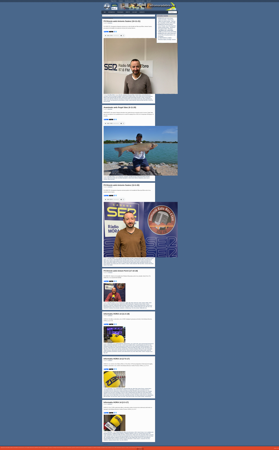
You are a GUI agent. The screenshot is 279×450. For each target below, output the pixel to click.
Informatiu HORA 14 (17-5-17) (117, 359)
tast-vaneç (123, 396)
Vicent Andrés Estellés (139, 396)
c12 (107, 259)
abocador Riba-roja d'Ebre (128, 258)
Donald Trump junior (145, 346)
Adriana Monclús (119, 343)
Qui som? (149, 1)
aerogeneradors (122, 302)
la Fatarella (125, 98)
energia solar (106, 98)
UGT (107, 352)
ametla (139, 302)
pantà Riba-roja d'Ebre (144, 262)
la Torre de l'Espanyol (134, 393)
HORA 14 (140, 348)
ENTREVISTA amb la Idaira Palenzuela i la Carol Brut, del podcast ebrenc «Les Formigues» (167, 35)
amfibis (146, 302)
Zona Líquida (109, 265)
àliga (130, 302)
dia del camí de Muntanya (147, 96)
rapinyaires (122, 308)
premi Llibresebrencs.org (127, 351)
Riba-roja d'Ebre (144, 100)
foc (146, 391)
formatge (150, 391)
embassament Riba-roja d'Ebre (134, 97)
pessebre (109, 100)
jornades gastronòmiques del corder (125, 436)
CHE (137, 343)
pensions (120, 351)
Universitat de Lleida (130, 396)
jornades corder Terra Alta (112, 436)
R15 (149, 306)
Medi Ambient (133, 262)
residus (126, 100)
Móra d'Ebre (116, 395)
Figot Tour (111, 98)
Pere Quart (137, 395)
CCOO (134, 343)
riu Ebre (143, 351)
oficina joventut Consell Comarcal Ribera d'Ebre (136, 350)
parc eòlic (145, 306)
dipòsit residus (113, 261)
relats (134, 351)
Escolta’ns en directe (129, 1)
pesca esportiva (107, 263)
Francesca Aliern (124, 392)
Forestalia (121, 98)
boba (118, 304)
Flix (110, 348)
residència (123, 263)
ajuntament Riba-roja (128, 388)
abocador (121, 94)
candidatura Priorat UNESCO (118, 433)
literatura (109, 350)
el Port (151, 346)
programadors (150, 395)
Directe (128, 12)
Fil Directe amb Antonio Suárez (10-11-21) (122, 21)
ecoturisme (111, 305)
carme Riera (137, 389)
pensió (105, 351)
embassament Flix (111, 347)
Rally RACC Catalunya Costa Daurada (111, 308)
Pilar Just (114, 438)
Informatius (111, 12)
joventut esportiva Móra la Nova (117, 393)
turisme (105, 265)
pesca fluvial (113, 263)
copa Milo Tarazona (133, 176)
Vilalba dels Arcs (143, 308)
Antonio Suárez (138, 94)
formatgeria (118, 392)
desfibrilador (109, 434)
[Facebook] (173, 9)
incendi (109, 393)
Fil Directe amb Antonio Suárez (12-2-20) (121, 185)
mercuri (111, 395)
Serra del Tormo (114, 396)
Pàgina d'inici (113, 1)
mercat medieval (133, 98)
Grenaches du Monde (133, 348)
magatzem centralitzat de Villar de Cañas (123, 437)
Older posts (105, 444)
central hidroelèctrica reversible (120, 259)
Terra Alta (134, 308)
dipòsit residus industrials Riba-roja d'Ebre (112, 97)
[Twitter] (175, 9)
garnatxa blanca (125, 348)
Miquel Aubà (134, 437)
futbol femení (110, 177)
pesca (145, 177)
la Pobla (131, 306)
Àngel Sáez (121, 176)
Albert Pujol (135, 388)
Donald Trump (137, 346)
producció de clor (143, 395)
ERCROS (135, 391)
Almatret (148, 258)
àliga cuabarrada (134, 302)
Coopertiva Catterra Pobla (139, 304)
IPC (143, 348)
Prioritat (121, 438)
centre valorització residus (138, 259)
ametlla (143, 302)
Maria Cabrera (107, 395)
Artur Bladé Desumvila (108, 389)
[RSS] (171, 9)
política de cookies (125, 447)
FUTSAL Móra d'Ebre (146, 392)
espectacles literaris (141, 391)
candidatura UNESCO (129, 433)
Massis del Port (123, 350)
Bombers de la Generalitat (128, 389)
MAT (129, 98)
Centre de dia (130, 259)
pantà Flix (149, 350)
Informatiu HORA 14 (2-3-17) (116, 402)
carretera (111, 259)
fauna (113, 306)
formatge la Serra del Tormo (109, 392)
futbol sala (115, 177)
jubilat (151, 348)
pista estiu (118, 263)
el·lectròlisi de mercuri (108, 391)
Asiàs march (116, 389)
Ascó (145, 432)
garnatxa (120, 348)
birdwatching (113, 304)
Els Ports (105, 347)
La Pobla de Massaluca (138, 306)
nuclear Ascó (140, 437)
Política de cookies (140, 1)
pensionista (109, 351)
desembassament (121, 346)
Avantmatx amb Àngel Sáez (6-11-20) (120, 107)
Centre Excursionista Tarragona (114, 96)
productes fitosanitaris (128, 438)
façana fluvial (109, 262)
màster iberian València (133, 177)
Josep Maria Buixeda (110, 437)
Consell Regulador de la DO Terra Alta (143, 345)
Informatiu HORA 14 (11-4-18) (117, 314)
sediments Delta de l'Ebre (113, 440)
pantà (144, 98)
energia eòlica (148, 97)
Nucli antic (140, 98)
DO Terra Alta (131, 346)
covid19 (140, 96)
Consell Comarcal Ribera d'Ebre (128, 96)
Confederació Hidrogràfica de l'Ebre (114, 345)
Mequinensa (141, 177)
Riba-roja (139, 100)
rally (151, 306)
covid (137, 96)
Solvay (119, 396)
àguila (127, 302)
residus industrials (133, 100)
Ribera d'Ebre (138, 351)
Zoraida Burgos (148, 396)
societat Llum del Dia (149, 263)
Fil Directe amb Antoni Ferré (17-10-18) (121, 271)
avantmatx (126, 176)
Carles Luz (136, 433)
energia (142, 97)
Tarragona (148, 351)
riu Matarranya (128, 308)
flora (121, 306)
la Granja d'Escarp (126, 262)
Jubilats (105, 350)
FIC (116, 262)
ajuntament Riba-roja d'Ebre (129, 94)
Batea (109, 304)
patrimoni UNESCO (108, 438)
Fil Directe (116, 98)
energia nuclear (129, 434)
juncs (123, 306)
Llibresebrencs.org (115, 350)
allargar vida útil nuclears (129, 432)
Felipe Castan (135, 434)
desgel (126, 346)
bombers (121, 389)
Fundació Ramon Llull (132, 392)
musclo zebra (122, 395)
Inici (105, 12)
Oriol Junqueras (147, 437)
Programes (120, 12)
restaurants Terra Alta (145, 438)
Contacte (121, 1)
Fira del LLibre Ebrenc (145, 347)
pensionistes (114, 351)
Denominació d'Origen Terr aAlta (110, 346)
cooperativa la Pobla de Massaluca (126, 304)
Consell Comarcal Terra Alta (144, 433)
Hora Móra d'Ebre (111, 94)
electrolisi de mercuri (144, 389)
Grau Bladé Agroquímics (123, 177)
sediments (106, 440)
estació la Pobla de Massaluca (139, 305)
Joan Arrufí (147, 348)
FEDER (114, 262)
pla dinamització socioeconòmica (118, 100)
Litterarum (149, 393)
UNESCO (126, 440)
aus (107, 304)
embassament (125, 97)
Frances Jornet (114, 348)
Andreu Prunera (127, 343)
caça (132, 343)
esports (105, 177)
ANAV (135, 432)
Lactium (141, 393)
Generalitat (143, 434)
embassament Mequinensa (121, 347)
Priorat (117, 438)
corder (105, 434)
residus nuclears (136, 438)
